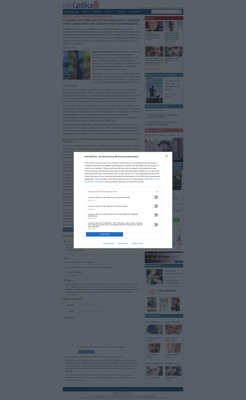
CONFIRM (104, 234)
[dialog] (123, 200)
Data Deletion (108, 243)
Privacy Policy (137, 243)
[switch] (154, 197)
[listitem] (123, 191)
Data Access (123, 243)
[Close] (167, 156)
